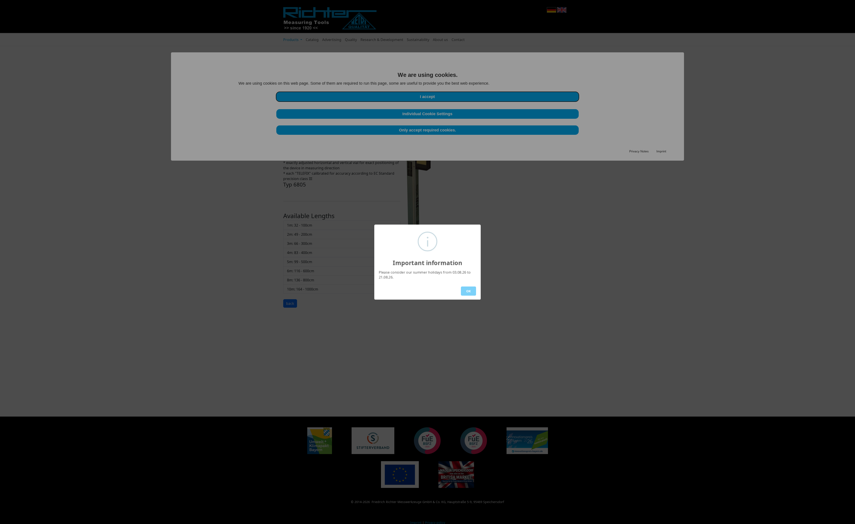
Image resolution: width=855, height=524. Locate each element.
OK (468, 291)
